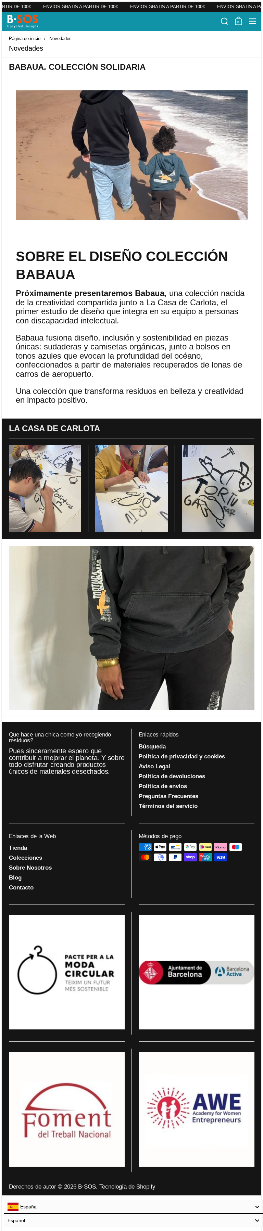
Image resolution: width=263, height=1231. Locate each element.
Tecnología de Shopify (127, 1186)
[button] (224, 21)
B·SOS (87, 1186)
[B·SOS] (111, 21)
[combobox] (133, 1207)
